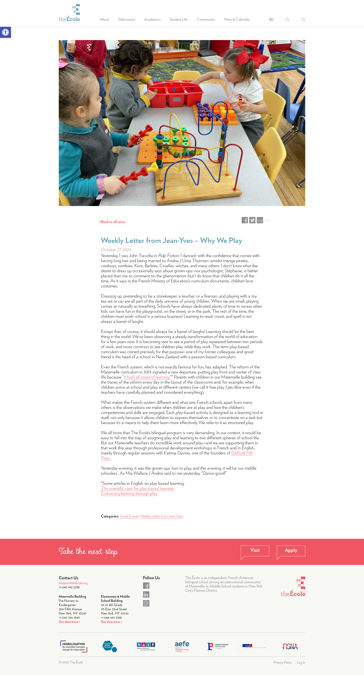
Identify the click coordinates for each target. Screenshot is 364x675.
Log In (301, 662)
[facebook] (146, 585)
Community (206, 20)
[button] (5, 32)
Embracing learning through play (129, 493)
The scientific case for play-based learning (137, 488)
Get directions (68, 622)
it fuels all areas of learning (146, 377)
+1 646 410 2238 (69, 587)
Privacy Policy (283, 662)
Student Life (178, 20)
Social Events (129, 516)
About (104, 20)
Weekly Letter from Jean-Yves (161, 516)
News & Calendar (236, 20)
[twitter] (146, 594)
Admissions (126, 20)
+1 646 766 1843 (69, 617)
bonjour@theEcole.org (73, 583)
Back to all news (113, 222)
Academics (152, 20)
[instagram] (146, 603)
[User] (287, 19)
